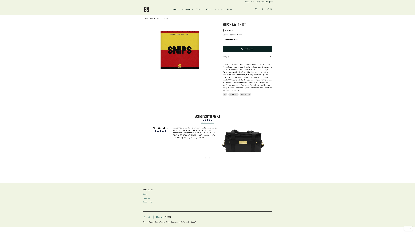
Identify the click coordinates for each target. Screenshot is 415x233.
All (225, 94)
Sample (226, 57)
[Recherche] (256, 9)
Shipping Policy (148, 202)
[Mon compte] (262, 9)
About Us (218, 9)
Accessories (186, 9)
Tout (151, 19)
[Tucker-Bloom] (146, 9)
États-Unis (263, 2)
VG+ (207, 9)
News (229, 9)
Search (145, 194)
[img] (207, 120)
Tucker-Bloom (154, 222)
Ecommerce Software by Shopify (184, 222)
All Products (233, 94)
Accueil (145, 19)
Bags (174, 9)
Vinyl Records (245, 94)
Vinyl (198, 9)
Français (248, 2)
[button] (205, 158)
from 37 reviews (207, 123)
